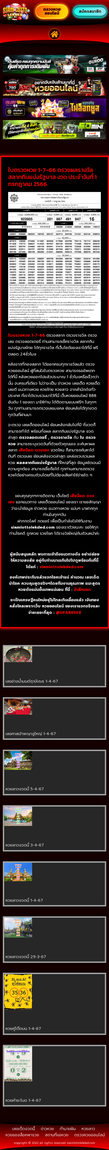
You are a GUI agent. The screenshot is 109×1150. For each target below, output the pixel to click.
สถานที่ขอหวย (56, 1135)
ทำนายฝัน (68, 1129)
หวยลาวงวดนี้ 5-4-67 (25, 789)
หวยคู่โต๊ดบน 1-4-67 (23, 1029)
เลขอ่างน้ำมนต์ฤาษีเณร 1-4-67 (32, 681)
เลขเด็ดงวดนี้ (23, 1129)
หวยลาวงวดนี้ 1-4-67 (24, 900)
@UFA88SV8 (68, 613)
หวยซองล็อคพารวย (22, 1135)
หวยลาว (88, 1129)
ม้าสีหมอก (82, 590)
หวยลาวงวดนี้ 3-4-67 (25, 845)
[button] (55, 34)
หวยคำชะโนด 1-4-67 (23, 1100)
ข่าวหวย (47, 1129)
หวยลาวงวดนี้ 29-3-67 (26, 957)
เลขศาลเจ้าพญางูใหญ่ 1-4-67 (31, 734)
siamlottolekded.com (81, 1143)
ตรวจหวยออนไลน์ (89, 1135)
